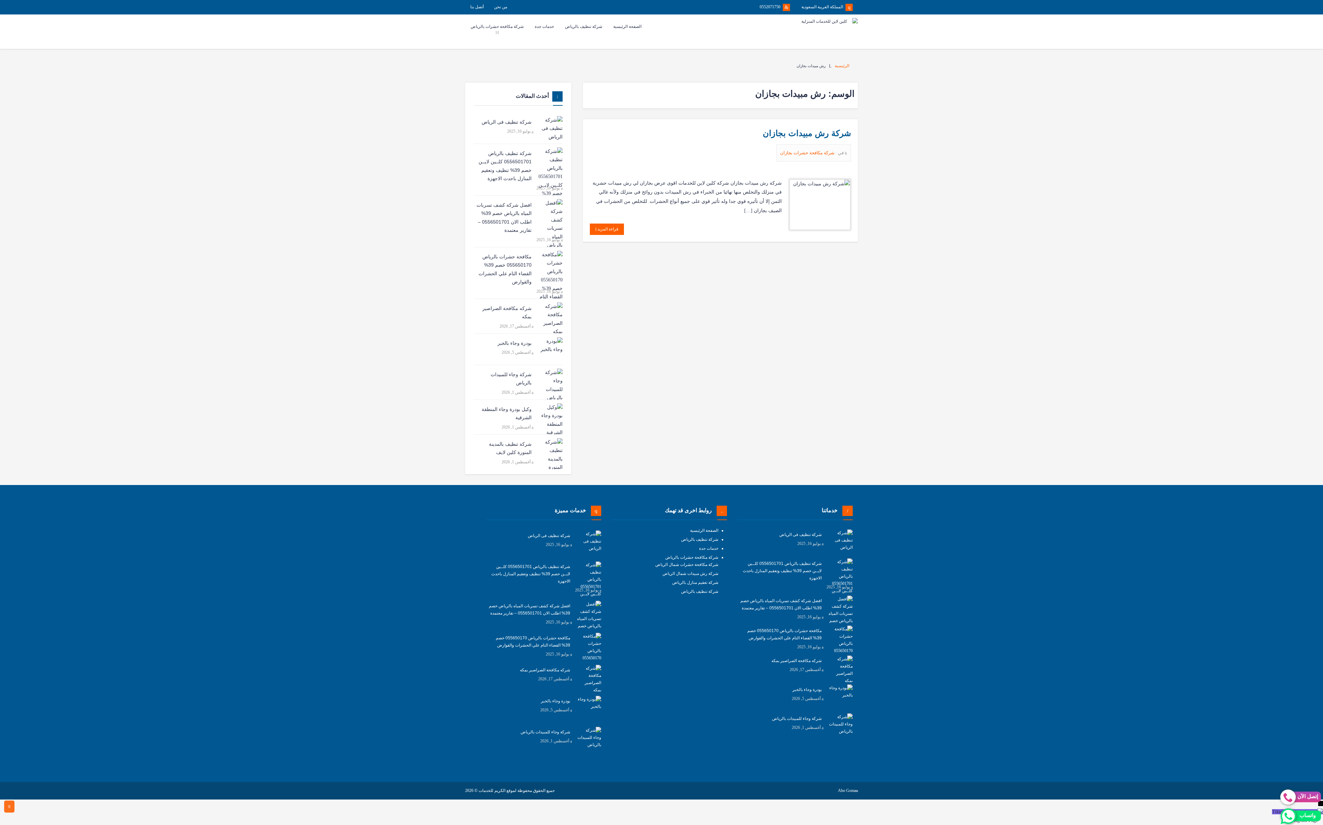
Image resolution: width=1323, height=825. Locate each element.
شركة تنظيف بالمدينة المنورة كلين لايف (510, 448)
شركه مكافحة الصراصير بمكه (507, 313)
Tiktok (1278, 811)
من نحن (500, 6)
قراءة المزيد (607, 229)
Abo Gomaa (848, 790)
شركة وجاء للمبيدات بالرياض (511, 379)
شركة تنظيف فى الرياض (507, 122)
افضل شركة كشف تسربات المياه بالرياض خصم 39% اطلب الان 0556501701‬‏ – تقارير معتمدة (504, 217)
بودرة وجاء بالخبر (515, 343)
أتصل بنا (477, 6)
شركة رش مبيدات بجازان (807, 133)
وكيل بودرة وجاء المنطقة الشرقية (507, 413)
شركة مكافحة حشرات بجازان (807, 152)
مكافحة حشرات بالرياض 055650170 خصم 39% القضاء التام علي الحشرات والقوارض (505, 269)
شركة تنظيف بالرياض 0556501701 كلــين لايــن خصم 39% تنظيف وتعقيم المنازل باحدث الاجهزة (505, 166)
